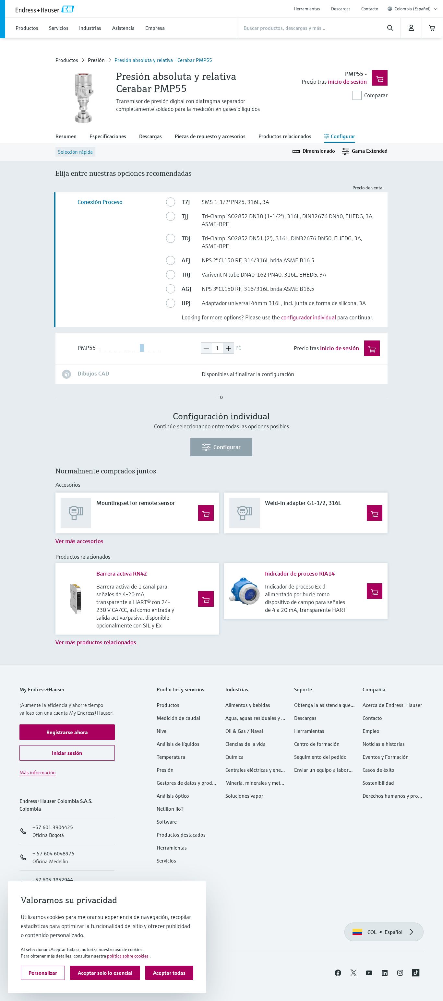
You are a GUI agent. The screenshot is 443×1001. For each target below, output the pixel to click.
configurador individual (308, 317)
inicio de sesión (347, 81)
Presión (96, 60)
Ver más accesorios (79, 541)
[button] (67, 732)
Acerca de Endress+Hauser (392, 705)
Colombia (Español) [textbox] (413, 9)
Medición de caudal (178, 718)
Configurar (227, 447)
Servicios (166, 860)
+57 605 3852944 (52, 879)
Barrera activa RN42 (121, 573)
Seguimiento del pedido (320, 757)
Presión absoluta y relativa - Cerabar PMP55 (163, 60)
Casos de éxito (378, 770)
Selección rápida (75, 152)
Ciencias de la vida (245, 744)
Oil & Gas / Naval (244, 731)
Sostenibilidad (378, 783)
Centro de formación (317, 744)
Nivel (162, 731)
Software (167, 821)
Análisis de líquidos (178, 744)
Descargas (341, 9)
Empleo (371, 731)
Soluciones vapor (244, 795)
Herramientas (307, 9)
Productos (66, 60)
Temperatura (171, 757)
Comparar (376, 95)
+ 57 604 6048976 (53, 853)
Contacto (369, 9)
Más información (37, 772)
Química (234, 757)
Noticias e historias (384, 744)
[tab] (69, 137)
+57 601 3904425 (52, 827)
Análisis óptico (173, 795)
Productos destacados (181, 834)
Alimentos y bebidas (247, 705)
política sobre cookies (128, 956)
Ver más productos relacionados (95, 642)
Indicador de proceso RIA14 (300, 573)
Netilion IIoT (170, 808)
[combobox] (416, 9)
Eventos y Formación (386, 757)
